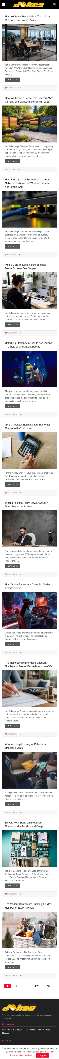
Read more (13, 79)
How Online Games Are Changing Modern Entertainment (28, 586)
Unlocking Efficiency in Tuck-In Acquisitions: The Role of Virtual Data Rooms (29, 344)
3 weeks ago (12, 812)
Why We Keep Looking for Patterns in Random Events (25, 745)
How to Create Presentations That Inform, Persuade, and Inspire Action (28, 18)
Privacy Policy (44, 1029)
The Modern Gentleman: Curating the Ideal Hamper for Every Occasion (28, 905)
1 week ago (11, 255)
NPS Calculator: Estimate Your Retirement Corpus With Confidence (28, 426)
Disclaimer (30, 1029)
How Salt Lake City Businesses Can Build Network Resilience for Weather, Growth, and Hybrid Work (28, 182)
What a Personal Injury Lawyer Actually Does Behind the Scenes (26, 504)
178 (37, 986)
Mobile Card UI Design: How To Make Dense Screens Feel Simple (25, 266)
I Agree (42, 1055)
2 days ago (11, 88)
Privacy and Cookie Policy (21, 1055)
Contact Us (17, 1029)
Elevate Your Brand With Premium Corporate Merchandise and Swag (24, 824)
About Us (6, 1029)
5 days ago (11, 169)
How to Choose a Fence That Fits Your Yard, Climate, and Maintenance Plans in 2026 (29, 99)
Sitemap (5, 1033)
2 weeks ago (12, 333)
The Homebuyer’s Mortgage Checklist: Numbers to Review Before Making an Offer (29, 664)
